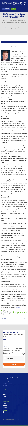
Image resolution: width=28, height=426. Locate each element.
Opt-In (5, 346)
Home (2, 27)
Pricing (15, 22)
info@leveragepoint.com (9, 383)
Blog (5, 27)
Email (5, 339)
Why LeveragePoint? (14, 24)
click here (17, 307)
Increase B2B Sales (9, 22)
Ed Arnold (6, 20)
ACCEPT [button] (13, 8)
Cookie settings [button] (6, 8)
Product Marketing (21, 22)
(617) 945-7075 (6, 385)
